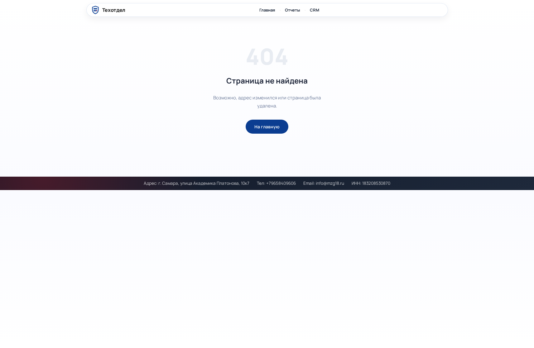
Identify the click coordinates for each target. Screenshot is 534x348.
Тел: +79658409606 (276, 183)
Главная (267, 10)
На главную (267, 127)
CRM (314, 10)
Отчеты (292, 10)
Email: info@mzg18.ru (323, 183)
